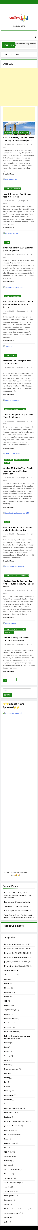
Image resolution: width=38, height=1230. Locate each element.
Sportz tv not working (12, 1169)
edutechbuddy (9, 144)
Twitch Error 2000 (10, 1191)
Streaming (8, 1174)
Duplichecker (8, 1023)
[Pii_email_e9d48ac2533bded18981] (16, 966)
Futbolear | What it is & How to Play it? (17, 911)
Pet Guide (7, 1117)
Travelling (9, 632)
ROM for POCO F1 (10, 1143)
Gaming (7, 1056)
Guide (16, 132)
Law (5, 1082)
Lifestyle (14, 575)
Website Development (12, 1213)
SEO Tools (8, 1152)
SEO (5, 1148)
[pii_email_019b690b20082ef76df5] (16, 944)
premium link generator (12, 1126)
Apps (6, 979)
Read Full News (8, 174)
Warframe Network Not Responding (16, 1209)
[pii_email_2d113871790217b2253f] (16, 949)
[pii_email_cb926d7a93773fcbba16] (16, 962)
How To (7, 1073)
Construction (9, 1005)
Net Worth (8, 1100)
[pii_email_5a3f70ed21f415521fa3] (16, 953)
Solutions (7, 1165)
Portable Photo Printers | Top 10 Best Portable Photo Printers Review (18, 304)
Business (8, 132)
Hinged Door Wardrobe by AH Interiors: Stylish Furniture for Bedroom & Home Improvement (17, 895)
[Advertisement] (19, 87)
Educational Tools (21, 460)
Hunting (7, 1078)
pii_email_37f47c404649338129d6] (16, 1121)
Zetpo (6, 1222)
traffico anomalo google (12, 1183)
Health (13, 355)
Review (6, 1139)
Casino (6, 997)
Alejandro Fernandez (11, 970)
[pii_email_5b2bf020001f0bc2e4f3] (16, 957)
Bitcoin (6, 984)
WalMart (7, 1204)
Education (9, 460)
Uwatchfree (8, 1200)
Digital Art (7, 1014)
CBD (5, 1001)
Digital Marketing (10, 1019)
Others (22, 629)
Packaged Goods (10, 1113)
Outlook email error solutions (14, 1108)
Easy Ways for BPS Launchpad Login (17, 902)
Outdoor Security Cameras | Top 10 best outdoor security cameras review (18, 584)
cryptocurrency (9, 1010)
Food (6, 1047)
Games (6, 1051)
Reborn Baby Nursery (11, 1134)
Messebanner (9, 1095)
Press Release (9, 1130)
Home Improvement (11, 1069)
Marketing (7, 1091)
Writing (22, 409)
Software (7, 1161)
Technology (24, 132)
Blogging (8, 409)
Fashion (7, 1043)
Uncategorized (9, 1196)
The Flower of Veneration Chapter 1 (17, 906)
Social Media (8, 1156)
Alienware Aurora (10, 975)
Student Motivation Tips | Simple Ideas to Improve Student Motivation (18, 471)
